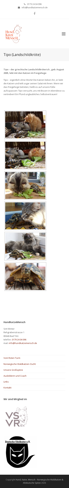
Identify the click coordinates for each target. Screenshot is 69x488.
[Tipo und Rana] (25, 246)
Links (6, 381)
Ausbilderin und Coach (15, 375)
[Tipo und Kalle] (25, 185)
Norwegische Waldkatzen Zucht (20, 363)
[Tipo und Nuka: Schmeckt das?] (25, 124)
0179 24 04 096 (34, 4)
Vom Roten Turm (12, 357)
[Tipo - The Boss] (25, 276)
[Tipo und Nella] (25, 215)
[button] (63, 33)
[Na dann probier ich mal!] (25, 155)
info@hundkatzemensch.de (35, 7)
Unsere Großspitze (13, 369)
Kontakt (7, 387)
